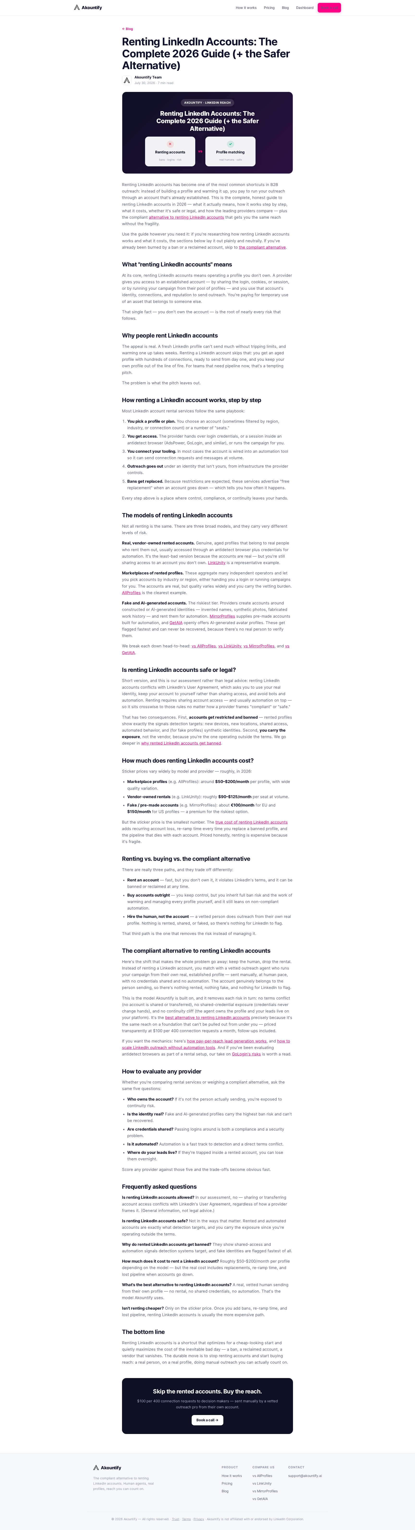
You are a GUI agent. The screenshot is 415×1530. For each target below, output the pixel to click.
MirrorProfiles (222, 616)
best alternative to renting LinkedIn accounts (207, 1017)
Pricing (269, 8)
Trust (175, 1519)
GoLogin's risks (246, 1054)
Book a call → (207, 1420)
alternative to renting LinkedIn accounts (186, 217)
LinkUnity (217, 562)
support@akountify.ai (305, 1476)
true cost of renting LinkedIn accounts (251, 822)
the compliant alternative (262, 247)
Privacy (199, 1519)
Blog (285, 8)
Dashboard (305, 8)
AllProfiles (131, 592)
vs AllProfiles (204, 646)
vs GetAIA (260, 1499)
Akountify (92, 7)
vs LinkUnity (229, 646)
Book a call (329, 8)
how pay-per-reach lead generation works (227, 1041)
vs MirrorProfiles (259, 646)
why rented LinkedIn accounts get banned (181, 743)
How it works (246, 8)
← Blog (127, 29)
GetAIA (176, 622)
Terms (186, 1519)
